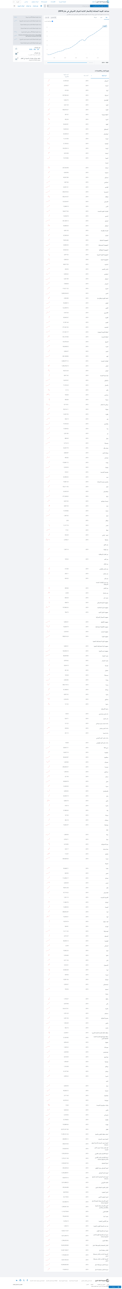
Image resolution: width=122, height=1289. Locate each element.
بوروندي (106, 457)
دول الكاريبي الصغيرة (103, 1221)
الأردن (107, 206)
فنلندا (107, 868)
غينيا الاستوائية (104, 844)
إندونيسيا (106, 192)
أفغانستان (106, 100)
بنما (107, 428)
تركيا (107, 496)
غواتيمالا (106, 825)
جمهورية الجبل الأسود (103, 612)
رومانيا (106, 689)
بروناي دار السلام (104, 404)
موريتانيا (106, 1047)
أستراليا (106, 95)
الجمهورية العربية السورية (102, 254)
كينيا (107, 950)
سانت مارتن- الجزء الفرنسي (102, 738)
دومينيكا (106, 675)
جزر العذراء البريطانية (103, 554)
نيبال (107, 1086)
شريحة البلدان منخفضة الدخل (101, 1269)
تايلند (107, 486)
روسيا (107, 685)
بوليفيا (106, 467)
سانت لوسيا (105, 733)
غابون (107, 801)
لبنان (107, 960)
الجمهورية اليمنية (104, 259)
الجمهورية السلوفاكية (103, 250)
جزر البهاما (106, 549)
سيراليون (106, 772)
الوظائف (92, 1284)
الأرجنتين (106, 201)
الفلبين (106, 308)
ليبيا (107, 970)
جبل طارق (106, 544)
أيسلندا (106, 153)
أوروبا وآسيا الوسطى (103, 1173)
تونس (107, 525)
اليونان (106, 370)
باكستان (106, 385)
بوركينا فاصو (105, 453)
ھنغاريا (106, 1119)
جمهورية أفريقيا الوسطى (102, 602)
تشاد (107, 506)
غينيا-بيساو (105, 849)
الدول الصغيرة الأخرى (103, 1197)
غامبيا (107, 805)
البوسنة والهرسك (104, 230)
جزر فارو (106, 578)
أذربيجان (106, 81)
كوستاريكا (106, 931)
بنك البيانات (28, 6)
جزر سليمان (105, 573)
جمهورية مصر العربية (103, 651)
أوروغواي (106, 129)
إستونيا (106, 172)
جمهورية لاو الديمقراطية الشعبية (101, 646)
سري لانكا (106, 747)
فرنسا (107, 859)
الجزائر (106, 235)
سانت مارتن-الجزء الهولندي (102, 743)
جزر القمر (106, 559)
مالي (107, 1003)
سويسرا (106, 767)
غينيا (107, 839)
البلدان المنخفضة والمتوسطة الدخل (100, 1245)
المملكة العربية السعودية (103, 332)
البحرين (106, 216)
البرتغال (106, 226)
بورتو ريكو (106, 448)
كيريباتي (106, 945)
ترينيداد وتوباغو (104, 501)
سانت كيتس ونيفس (104, 728)
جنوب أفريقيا (105, 656)
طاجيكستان (105, 791)
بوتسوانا (106, 443)
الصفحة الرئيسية (62, 1)
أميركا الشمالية (105, 1163)
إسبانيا (106, 168)
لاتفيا (107, 955)
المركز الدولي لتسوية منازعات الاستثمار (37, 1280)
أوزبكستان (106, 134)
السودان (106, 284)
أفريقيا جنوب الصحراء (103, 1139)
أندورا (107, 119)
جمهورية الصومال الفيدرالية (102, 617)
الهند (107, 356)
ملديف (106, 1028)
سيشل (106, 776)
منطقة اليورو (105, 1240)
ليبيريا (107, 975)
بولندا (107, 462)
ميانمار (106, 1071)
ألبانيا (107, 105)
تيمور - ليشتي (105, 535)
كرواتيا (106, 902)
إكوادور (106, 187)
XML (35, 49)
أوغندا (106, 138)
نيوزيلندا (106, 1100)
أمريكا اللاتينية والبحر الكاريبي (101, 1153)
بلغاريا (107, 414)
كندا (107, 912)
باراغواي (106, 380)
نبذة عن (26, 1)
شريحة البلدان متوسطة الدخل (101, 1264)
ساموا (107, 704)
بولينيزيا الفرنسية (104, 472)
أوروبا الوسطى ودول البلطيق (101, 1168)
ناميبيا (106, 1076)
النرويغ (106, 342)
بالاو (107, 390)
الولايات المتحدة (104, 361)
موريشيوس (105, 1052)
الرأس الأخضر (105, 269)
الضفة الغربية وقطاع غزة (102, 298)
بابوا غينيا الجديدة (104, 375)
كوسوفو (106, 936)
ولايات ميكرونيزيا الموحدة (102, 1105)
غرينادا (106, 815)
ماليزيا (106, 1008)
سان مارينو (105, 718)
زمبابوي (106, 699)
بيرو (107, 477)
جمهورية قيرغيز (104, 631)
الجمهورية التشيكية (104, 240)
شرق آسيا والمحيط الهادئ (102, 1231)
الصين (107, 293)
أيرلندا (106, 148)
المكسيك (106, 327)
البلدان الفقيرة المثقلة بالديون (101, 1187)
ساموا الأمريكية (104, 709)
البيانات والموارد (35, 1)
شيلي (107, 781)
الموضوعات (44, 1)
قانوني (108, 1284)
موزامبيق (106, 1057)
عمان (107, 796)
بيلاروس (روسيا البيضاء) (102, 482)
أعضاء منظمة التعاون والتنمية (101, 1134)
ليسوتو (106, 989)
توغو (107, 515)
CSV (38, 49)
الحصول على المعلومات (101, 1284)
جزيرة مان (106, 598)
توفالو (107, 520)
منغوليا (106, 1042)
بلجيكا (107, 409)
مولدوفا (106, 1061)
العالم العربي (105, 1211)
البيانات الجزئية (21, 6)
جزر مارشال (105, 593)
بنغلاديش (106, 424)
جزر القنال (106, 564)
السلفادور (106, 274)
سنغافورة (106, 757)
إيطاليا (106, 196)
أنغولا (107, 124)
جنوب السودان (105, 660)
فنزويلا (106, 863)
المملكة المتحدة (105, 337)
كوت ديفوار (105, 921)
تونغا (107, 530)
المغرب (106, 322)
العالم (107, 1129)
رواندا (107, 680)
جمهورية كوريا (105, 636)
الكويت (106, 317)
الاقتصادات (53, 1)
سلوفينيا (106, 752)
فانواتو (106, 854)
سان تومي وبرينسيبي (103, 714)
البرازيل (106, 221)
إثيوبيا (106, 158)
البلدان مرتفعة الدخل (103, 1250)
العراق (107, 303)
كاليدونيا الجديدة (104, 897)
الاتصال (87, 1284)
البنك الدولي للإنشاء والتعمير (86, 1280)
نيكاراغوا (106, 1095)
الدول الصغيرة (105, 1192)
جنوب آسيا (105, 1216)
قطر (107, 887)
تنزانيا (107, 511)
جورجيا (106, 665)
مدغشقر (106, 1013)
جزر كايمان (105, 588)
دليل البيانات (35, 6)
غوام (107, 830)
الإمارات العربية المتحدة (103, 211)
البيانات (93, 1)
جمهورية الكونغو (104, 622)
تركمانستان (105, 491)
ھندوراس (106, 1115)
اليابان (107, 366)
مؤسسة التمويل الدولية (63, 1280)
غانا (107, 810)
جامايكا (106, 540)
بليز (107, 419)
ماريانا (106, 994)
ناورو (107, 1081)
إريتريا (106, 163)
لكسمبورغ (106, 965)
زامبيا (107, 694)
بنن (107, 433)
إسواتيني (106, 182)
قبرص (107, 883)
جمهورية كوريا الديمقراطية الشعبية (100, 641)
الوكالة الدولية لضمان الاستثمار (51, 1280)
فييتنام (106, 878)
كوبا (107, 917)
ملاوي (107, 1023)
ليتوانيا (106, 979)
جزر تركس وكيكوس (103, 569)
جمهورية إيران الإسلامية (102, 607)
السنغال (106, 279)
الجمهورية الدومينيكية (103, 245)
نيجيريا (106, 1090)
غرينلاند (106, 820)
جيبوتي (106, 670)
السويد (106, 288)
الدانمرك (106, 264)
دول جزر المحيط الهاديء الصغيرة (100, 1226)
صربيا (107, 786)
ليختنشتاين (105, 984)
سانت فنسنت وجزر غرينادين (102, 723)
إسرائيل (106, 177)
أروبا (107, 90)
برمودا (106, 399)
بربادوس (106, 395)
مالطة (107, 999)
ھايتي (107, 1110)
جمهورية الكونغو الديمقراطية (101, 627)
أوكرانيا (106, 143)
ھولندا (107, 1124)
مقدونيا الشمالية (104, 1018)
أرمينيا (106, 85)
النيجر (107, 351)
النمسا (107, 346)
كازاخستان (106, 892)
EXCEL (30, 49)
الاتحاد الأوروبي (104, 1182)
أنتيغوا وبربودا (105, 114)
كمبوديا (106, 907)
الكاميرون (106, 312)
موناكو (106, 1066)
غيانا (107, 834)
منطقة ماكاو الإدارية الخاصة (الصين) (100, 1033)
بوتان (107, 438)
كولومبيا (106, 941)
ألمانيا (107, 110)
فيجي (107, 873)
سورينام (106, 762)
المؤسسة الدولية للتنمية (73, 1280)
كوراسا (106, 926)
